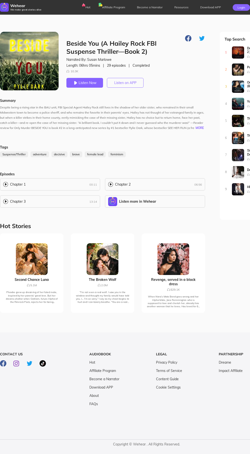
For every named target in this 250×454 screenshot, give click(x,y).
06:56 (198, 184)
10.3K (74, 71)
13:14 (93, 201)
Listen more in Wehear (137, 201)
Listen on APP (125, 83)
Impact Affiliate (231, 371)
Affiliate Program (113, 7)
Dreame (225, 362)
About (94, 395)
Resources (181, 7)
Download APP (101, 387)
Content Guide (167, 379)
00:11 (93, 184)
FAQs (93, 404)
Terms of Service (169, 371)
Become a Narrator (150, 7)
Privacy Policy (166, 362)
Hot (87, 7)
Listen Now (87, 83)
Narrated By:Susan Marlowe (89, 59)
